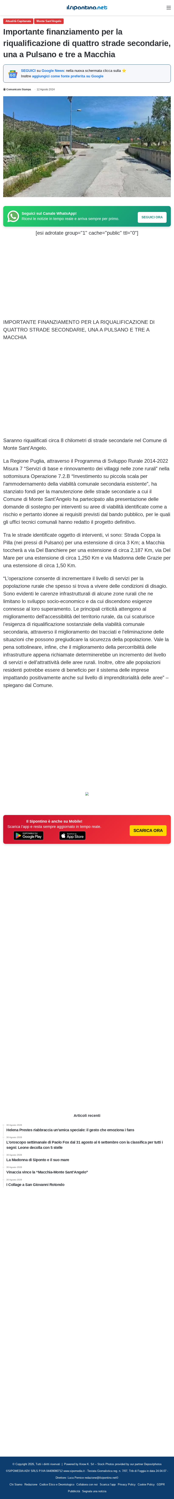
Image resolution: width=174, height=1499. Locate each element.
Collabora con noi (87, 1484)
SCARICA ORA (148, 830)
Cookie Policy (146, 1484)
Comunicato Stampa (18, 89)
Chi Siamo (16, 1484)
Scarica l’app (108, 1484)
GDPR (161, 1484)
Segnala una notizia (94, 1491)
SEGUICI (28, 71)
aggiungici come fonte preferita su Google (67, 76)
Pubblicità (74, 1491)
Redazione (30, 1484)
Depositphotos (153, 1464)
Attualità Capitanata (18, 21)
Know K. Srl (86, 1464)
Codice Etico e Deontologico (56, 1484)
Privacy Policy (127, 1484)
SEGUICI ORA (152, 217)
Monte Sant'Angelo (48, 21)
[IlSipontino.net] (87, 7)
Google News (53, 71)
